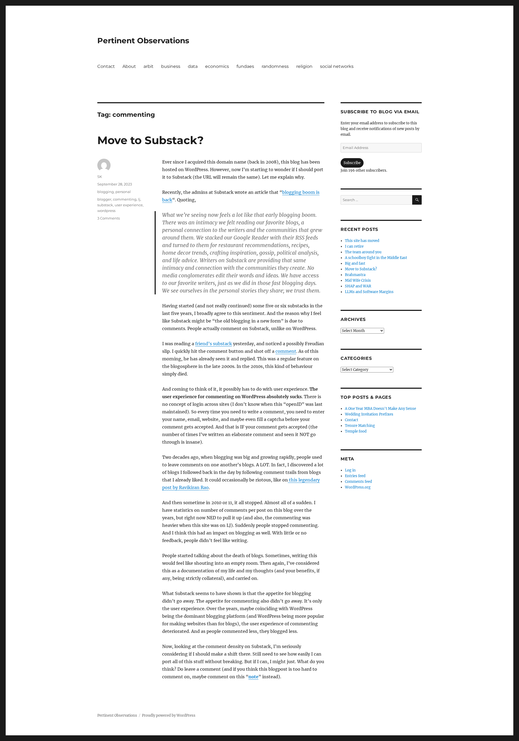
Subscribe (352, 163)
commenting (125, 199)
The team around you (363, 252)
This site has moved (362, 240)
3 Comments (108, 218)
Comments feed (358, 481)
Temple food (356, 431)
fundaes (245, 66)
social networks (337, 66)
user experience (129, 205)
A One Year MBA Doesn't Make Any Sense (380, 408)
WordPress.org (358, 487)
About (129, 66)
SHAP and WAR (358, 286)
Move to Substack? (150, 140)
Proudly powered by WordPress (168, 715)
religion (304, 66)
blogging (105, 192)
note (253, 676)
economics (217, 66)
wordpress (106, 210)
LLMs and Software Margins (369, 292)
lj (139, 199)
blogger (104, 199)
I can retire (354, 246)
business (170, 66)
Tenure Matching (360, 425)
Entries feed (355, 476)
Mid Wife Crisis (358, 280)
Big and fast (355, 263)
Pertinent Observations (143, 40)
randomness (275, 66)
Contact (106, 66)
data (193, 66)
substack (105, 205)
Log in (350, 470)
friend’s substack (213, 343)
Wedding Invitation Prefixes (369, 414)
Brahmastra (355, 275)
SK (99, 176)
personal (123, 192)
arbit (149, 66)
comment (285, 351)
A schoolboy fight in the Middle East (376, 257)
